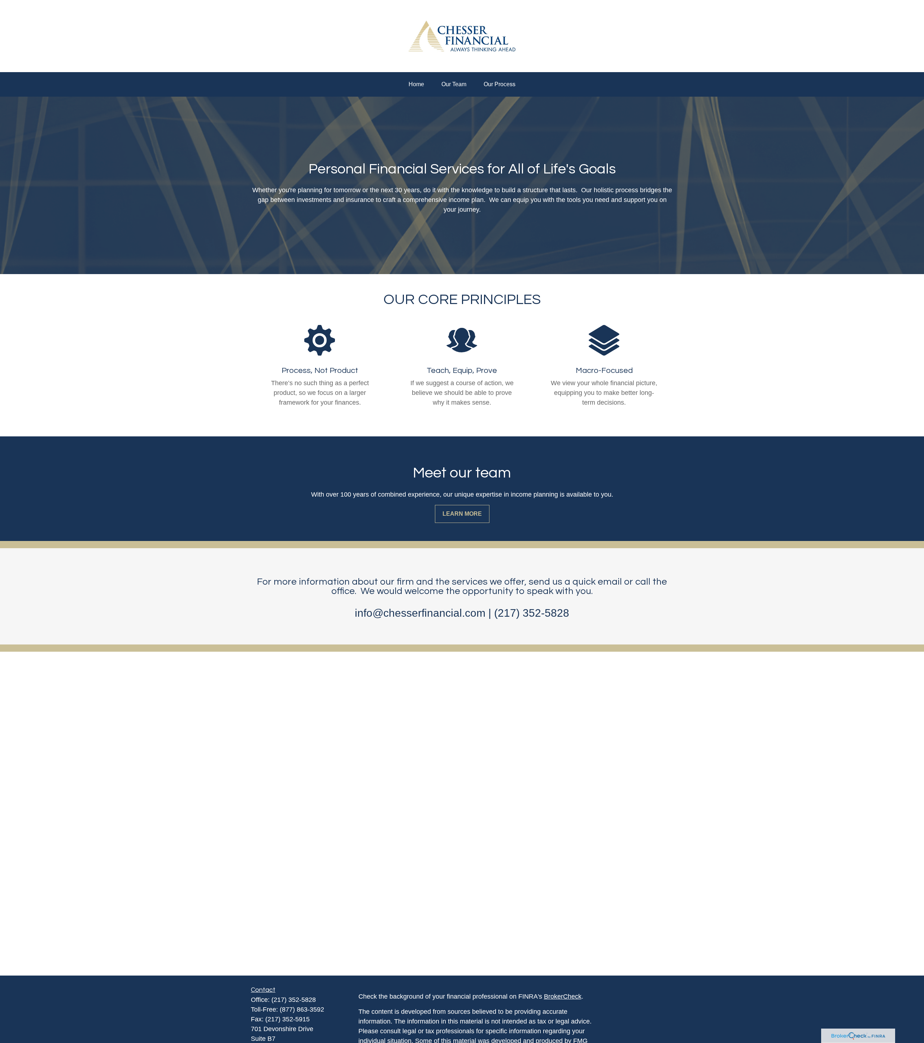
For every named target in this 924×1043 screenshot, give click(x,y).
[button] (416, 84)
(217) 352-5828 (293, 999)
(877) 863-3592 (302, 1009)
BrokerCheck (562, 996)
